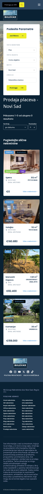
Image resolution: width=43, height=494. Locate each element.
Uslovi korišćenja (31, 375)
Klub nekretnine (8, 411)
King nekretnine (8, 421)
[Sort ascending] (30, 127)
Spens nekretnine (9, 413)
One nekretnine (27, 424)
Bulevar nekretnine (28, 405)
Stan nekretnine (9, 416)
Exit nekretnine (27, 416)
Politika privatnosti (13, 375)
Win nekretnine (27, 413)
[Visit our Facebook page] (10, 371)
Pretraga (13, 88)
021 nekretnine (8, 403)
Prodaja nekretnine (10, 429)
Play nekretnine (8, 419)
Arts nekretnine (8, 424)
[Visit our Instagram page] (15, 371)
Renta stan (7, 427)
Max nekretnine (27, 419)
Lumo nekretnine (28, 429)
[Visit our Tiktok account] (32, 371)
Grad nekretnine (9, 400)
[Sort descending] (34, 127)
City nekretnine (27, 400)
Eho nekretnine (27, 411)
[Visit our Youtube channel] (19, 371)
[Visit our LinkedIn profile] (28, 371)
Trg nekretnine (27, 421)
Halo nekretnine (27, 408)
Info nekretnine (27, 403)
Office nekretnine (9, 408)
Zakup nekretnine (28, 427)
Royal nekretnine (9, 405)
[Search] (21, 4)
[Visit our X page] (23, 371)
